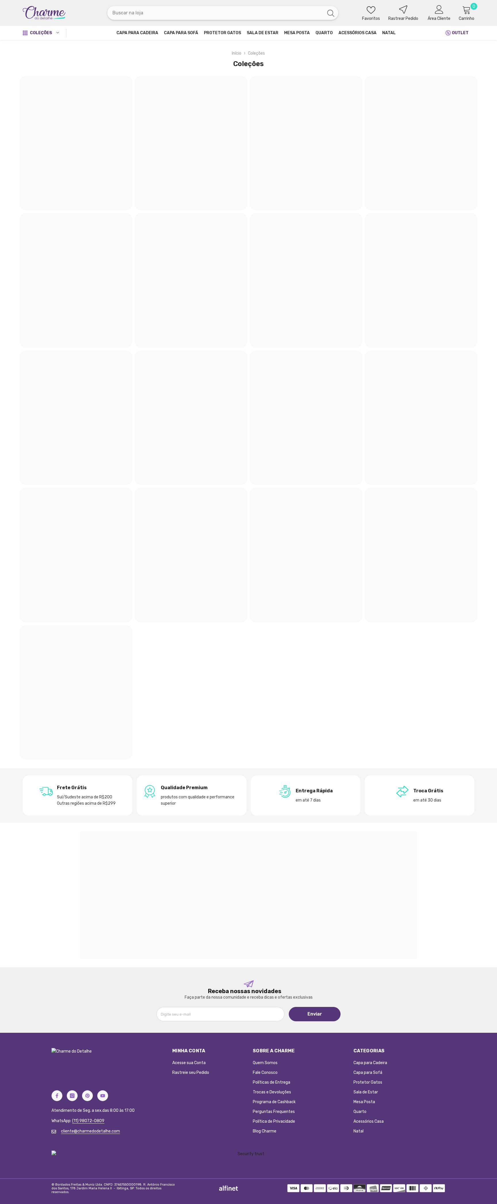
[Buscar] (222, 13)
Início (236, 53)
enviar (314, 1014)
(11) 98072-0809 (88, 1120)
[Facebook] (56, 1095)
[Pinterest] (87, 1095)
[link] (77, 795)
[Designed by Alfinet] (228, 1188)
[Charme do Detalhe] (248, 895)
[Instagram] (72, 1095)
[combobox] (215, 13)
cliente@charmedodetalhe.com (90, 1131)
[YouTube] (102, 1095)
